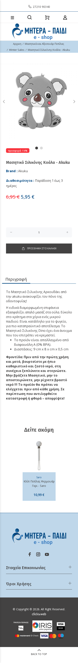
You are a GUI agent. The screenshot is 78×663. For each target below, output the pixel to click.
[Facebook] (29, 554)
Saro (39, 477)
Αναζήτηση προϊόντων (18, 12)
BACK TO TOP (39, 654)
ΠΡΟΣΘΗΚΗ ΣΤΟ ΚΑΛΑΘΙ (42, 248)
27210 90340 (41, 7)
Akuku (23, 171)
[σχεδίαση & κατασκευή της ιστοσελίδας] (39, 613)
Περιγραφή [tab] (16, 279)
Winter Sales (16, 50)
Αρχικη (17, 44)
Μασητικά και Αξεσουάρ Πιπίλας (44, 44)
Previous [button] (4, 101)
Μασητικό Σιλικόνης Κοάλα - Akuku (49, 50)
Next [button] (74, 101)
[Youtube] (47, 554)
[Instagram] (38, 554)
